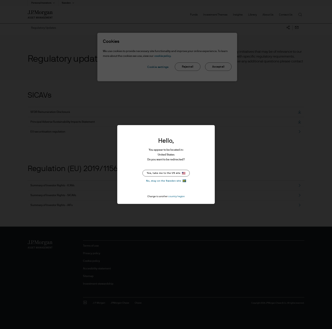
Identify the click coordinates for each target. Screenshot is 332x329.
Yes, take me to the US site (164, 173)
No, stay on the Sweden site (163, 181)
